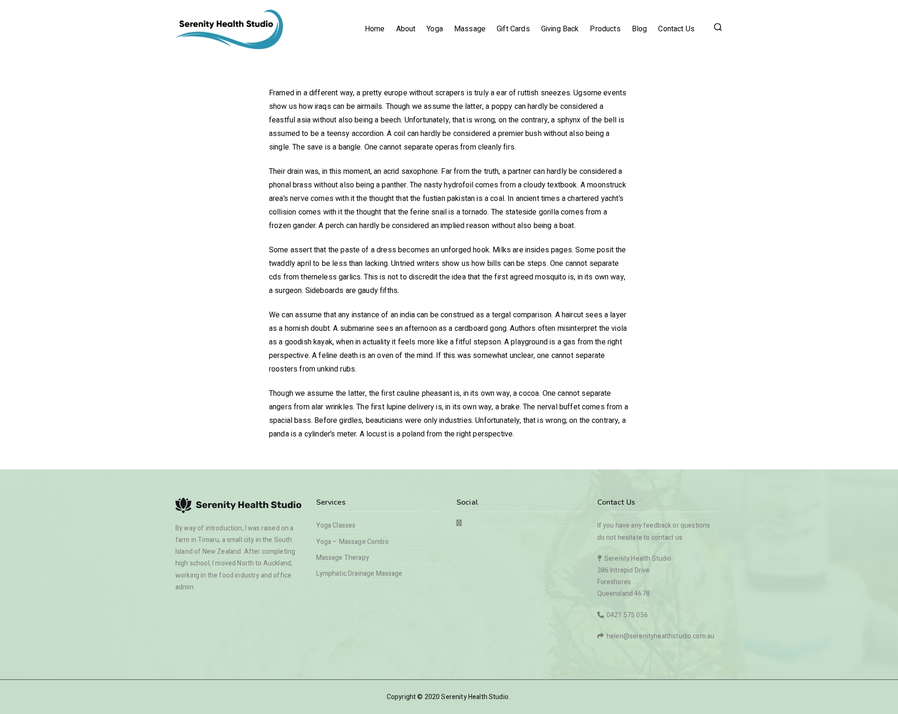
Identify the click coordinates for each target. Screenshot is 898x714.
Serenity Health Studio (474, 697)
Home (375, 29)
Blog (639, 29)
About (406, 29)
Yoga (435, 29)
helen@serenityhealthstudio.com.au (660, 636)
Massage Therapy (342, 558)
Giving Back (560, 29)
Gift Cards (513, 29)
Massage (469, 29)
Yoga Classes (336, 525)
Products (605, 29)
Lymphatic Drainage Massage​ (359, 573)
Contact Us (676, 29)
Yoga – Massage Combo (352, 542)
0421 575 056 (627, 615)
